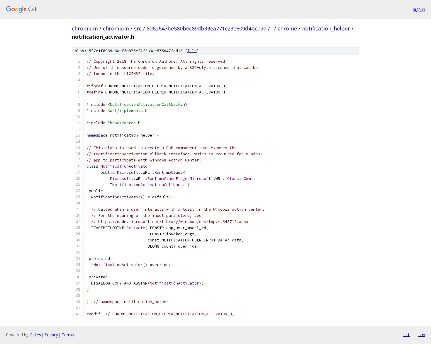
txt (406, 334)
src (138, 28)
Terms (68, 335)
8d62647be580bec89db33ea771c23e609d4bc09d (207, 28)
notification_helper (326, 28)
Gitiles (35, 335)
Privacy (51, 335)
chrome (287, 28)
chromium (85, 28)
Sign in (419, 9)
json (420, 334)
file (192, 50)
